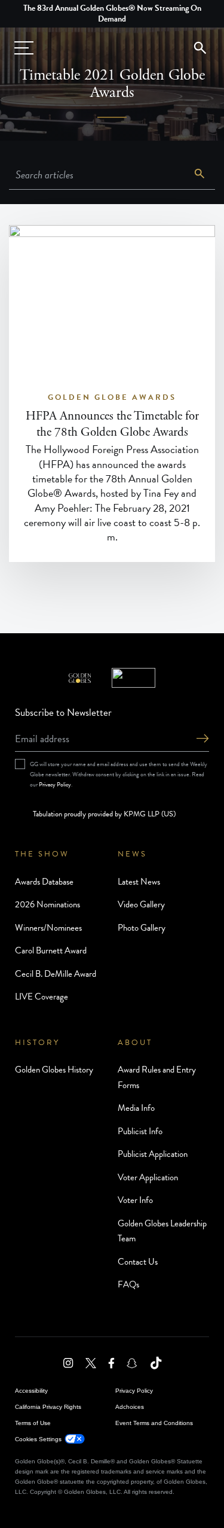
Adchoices (129, 1407)
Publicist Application (153, 1154)
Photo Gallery (141, 927)
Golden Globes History (54, 1069)
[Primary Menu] (24, 48)
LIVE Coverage (41, 996)
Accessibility (31, 1390)
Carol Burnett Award (51, 950)
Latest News (139, 881)
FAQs (128, 1284)
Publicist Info (140, 1131)
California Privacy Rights (48, 1407)
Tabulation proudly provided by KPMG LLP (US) (104, 814)
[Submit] (202, 739)
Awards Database (44, 881)
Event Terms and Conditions (154, 1423)
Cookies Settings (38, 1439)
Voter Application (148, 1177)
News (132, 854)
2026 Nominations (47, 904)
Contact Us (138, 1261)
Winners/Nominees (48, 927)
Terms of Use (33, 1423)
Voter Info (135, 1200)
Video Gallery (141, 904)
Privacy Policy (55, 784)
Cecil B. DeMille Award (55, 973)
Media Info (136, 1107)
